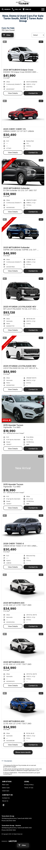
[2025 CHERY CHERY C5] (23, 113)
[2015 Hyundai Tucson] (23, 409)
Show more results (23, 752)
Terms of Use (28, 787)
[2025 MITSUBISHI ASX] (23, 587)
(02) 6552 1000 (11, 820)
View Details (13, 93)
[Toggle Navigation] (42, 9)
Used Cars (5, 791)
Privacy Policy (28, 784)
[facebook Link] (3, 805)
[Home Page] (23, 3)
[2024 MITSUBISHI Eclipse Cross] (23, 54)
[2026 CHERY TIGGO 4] (23, 527)
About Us (5, 801)
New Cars (5, 784)
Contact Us (33, 93)
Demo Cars (6, 787)
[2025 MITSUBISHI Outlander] (23, 172)
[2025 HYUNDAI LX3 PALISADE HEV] (23, 290)
